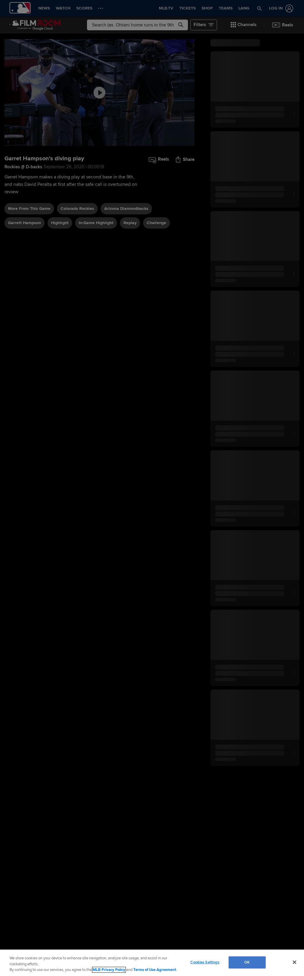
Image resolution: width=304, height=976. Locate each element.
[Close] (294, 962)
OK (247, 962)
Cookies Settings (204, 962)
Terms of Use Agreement (154, 969)
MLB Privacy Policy (109, 969)
